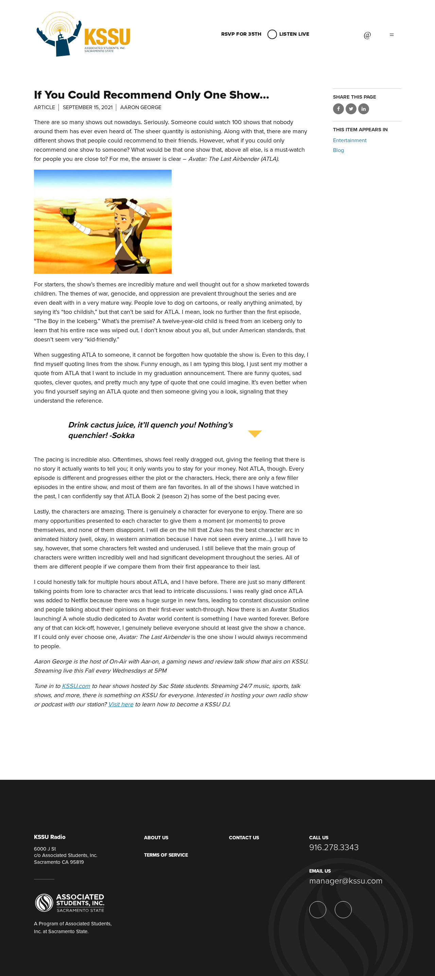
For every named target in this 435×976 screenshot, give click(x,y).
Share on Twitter (351, 108)
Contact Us (244, 838)
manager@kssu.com (346, 881)
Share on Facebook (338, 108)
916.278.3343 (334, 847)
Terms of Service (166, 855)
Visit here (120, 704)
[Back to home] (83, 29)
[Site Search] (367, 34)
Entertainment (350, 140)
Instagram (328, 34)
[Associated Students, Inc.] (69, 902)
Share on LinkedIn (363, 108)
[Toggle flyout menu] (392, 34)
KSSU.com (76, 686)
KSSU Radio (50, 837)
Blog (338, 150)
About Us (156, 838)
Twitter (345, 34)
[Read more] (171, 222)
